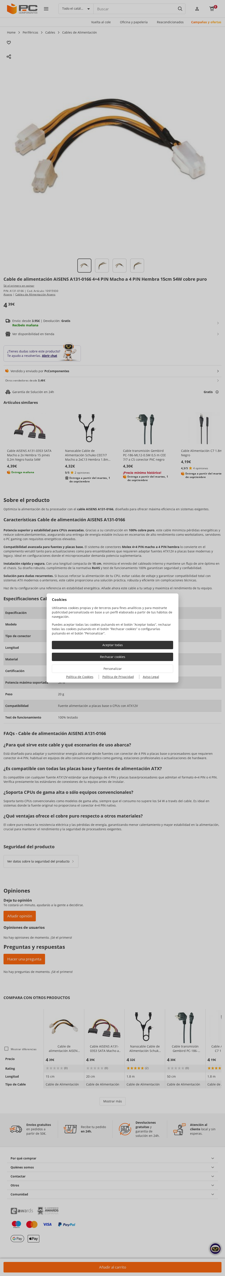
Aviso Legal (151, 677)
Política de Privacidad (118, 677)
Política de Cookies (79, 677)
